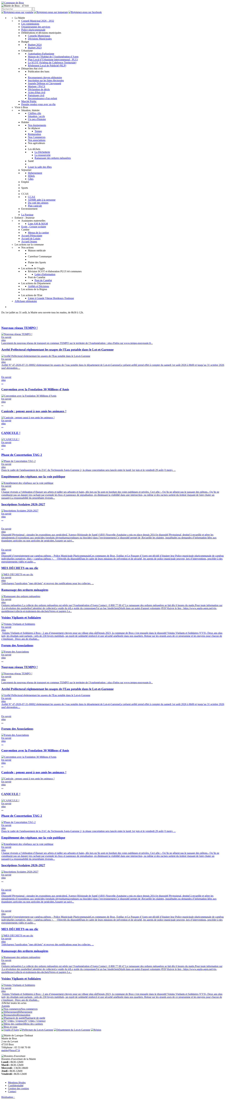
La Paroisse (27, 214)
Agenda (5, 1006)
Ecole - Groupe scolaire (33, 226)
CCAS (31, 196)
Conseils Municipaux (39, 35)
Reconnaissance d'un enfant (42, 98)
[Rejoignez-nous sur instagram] (51, 12)
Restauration (34, 134)
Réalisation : (8, 1097)
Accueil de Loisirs (30, 238)
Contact (12, 1091)
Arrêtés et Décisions (38, 286)
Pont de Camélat (43, 280)
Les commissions (30, 23)
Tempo (38, 131)
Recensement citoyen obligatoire (45, 77)
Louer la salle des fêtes (40, 167)
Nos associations (36, 140)
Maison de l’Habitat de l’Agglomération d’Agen (53, 56)
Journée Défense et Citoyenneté (44, 83)
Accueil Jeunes (29, 241)
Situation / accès (36, 116)
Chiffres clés (34, 113)
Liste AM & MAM (38, 223)
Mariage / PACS (36, 86)
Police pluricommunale (33, 29)
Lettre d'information (45, 274)
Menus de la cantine (38, 232)
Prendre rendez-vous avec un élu (38, 104)
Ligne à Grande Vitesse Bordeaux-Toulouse (51, 298)
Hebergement (35, 173)
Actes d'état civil (36, 92)
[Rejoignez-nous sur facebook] (85, 12)
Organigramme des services (35, 26)
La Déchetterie (42, 152)
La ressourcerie (43, 155)
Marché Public (29, 101)
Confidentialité (15, 1085)
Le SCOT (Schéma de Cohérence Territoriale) (52, 62)
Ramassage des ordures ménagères (53, 158)
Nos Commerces (36, 137)
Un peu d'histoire (37, 119)
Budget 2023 (35, 47)
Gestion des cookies (18, 1088)
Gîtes (30, 178)
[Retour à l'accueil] (12, 2)
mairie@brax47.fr (10, 1050)
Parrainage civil (36, 95)
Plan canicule (35, 205)
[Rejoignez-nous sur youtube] (17, 12)
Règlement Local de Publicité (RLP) (47, 65)
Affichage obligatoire (26, 301)
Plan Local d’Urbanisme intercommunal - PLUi (53, 59)
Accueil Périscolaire (31, 235)
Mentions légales (17, 1082)
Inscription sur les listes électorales (46, 80)
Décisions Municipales (40, 38)
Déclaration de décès (39, 89)
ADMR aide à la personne (42, 199)
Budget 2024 (35, 44)
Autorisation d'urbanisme (41, 53)
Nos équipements (37, 125)
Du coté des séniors (38, 202)
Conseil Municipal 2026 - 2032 (37, 20)
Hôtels (31, 175)
